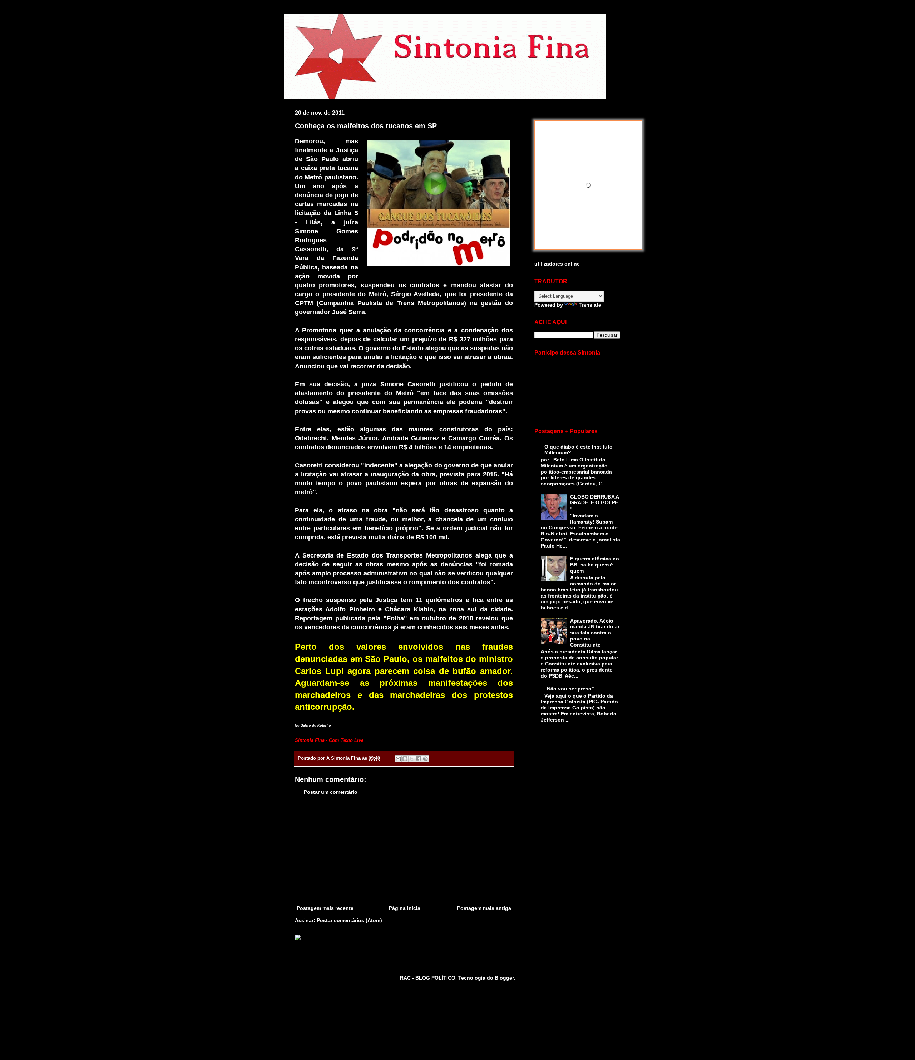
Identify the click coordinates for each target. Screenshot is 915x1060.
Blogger (504, 978)
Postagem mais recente (325, 908)
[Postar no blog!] (405, 758)
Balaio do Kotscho (316, 725)
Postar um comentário (330, 792)
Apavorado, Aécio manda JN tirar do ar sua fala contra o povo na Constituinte (594, 633)
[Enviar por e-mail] (398, 758)
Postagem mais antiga (484, 908)
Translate (590, 305)
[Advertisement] (404, 850)
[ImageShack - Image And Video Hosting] (298, 938)
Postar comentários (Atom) (349, 920)
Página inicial (405, 908)
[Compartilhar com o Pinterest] (425, 758)
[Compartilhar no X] (411, 758)
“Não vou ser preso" (569, 689)
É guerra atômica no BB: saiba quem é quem (594, 565)
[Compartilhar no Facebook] (418, 758)
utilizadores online (557, 264)
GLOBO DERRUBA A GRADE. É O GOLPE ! (594, 503)
